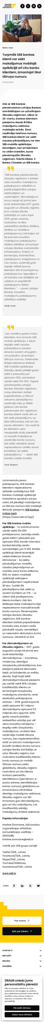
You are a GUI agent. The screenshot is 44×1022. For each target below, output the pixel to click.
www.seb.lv (9, 873)
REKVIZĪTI (6, 955)
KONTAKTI (7, 950)
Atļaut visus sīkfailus (22, 1014)
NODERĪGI (7, 966)
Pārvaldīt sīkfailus (22, 1008)
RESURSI (6, 961)
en (34, 6)
